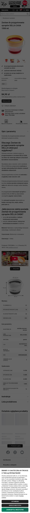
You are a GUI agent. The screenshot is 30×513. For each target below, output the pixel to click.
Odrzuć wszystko (15, 505)
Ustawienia (15, 501)
